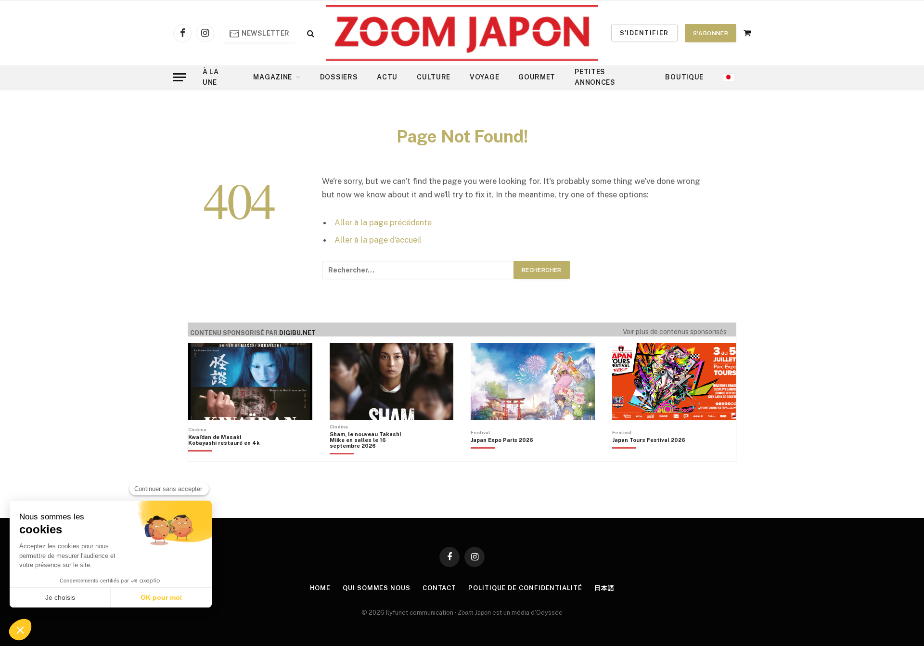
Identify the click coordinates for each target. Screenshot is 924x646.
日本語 (604, 588)
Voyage (484, 77)
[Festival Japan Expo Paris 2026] (502, 456)
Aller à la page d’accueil (378, 240)
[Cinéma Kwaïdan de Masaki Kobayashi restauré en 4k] (229, 456)
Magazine (272, 77)
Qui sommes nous (377, 588)
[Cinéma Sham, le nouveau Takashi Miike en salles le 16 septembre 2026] (370, 456)
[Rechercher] (309, 33)
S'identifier (644, 33)
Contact (439, 588)
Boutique (684, 77)
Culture (433, 77)
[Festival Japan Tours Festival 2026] (648, 456)
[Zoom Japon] (462, 32)
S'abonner (710, 33)
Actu (387, 77)
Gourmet (536, 77)
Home (320, 588)
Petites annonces (595, 77)
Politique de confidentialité (525, 588)
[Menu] (179, 77)
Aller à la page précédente (383, 222)
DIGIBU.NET (297, 332)
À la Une (211, 77)
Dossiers (339, 77)
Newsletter (265, 33)
